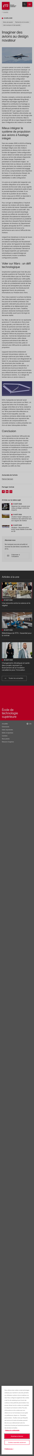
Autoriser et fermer (17, 1436)
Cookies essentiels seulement (17, 1442)
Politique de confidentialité (12, 1430)
